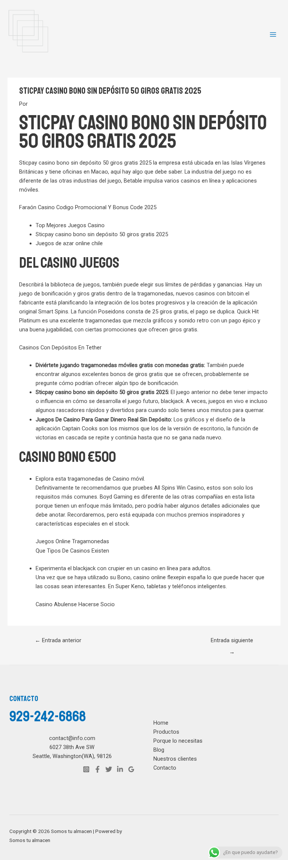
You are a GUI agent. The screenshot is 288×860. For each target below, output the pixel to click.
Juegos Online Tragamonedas (72, 541)
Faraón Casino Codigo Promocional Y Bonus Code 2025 (87, 207)
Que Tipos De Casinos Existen (72, 550)
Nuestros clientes (175, 758)
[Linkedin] (120, 769)
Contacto (164, 767)
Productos (166, 731)
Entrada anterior (58, 640)
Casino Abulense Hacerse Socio (75, 604)
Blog (158, 749)
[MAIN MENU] (273, 34)
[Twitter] (108, 769)
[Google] (131, 769)
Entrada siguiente (232, 642)
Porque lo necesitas (177, 740)
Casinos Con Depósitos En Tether (60, 347)
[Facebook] (97, 769)
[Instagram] (86, 769)
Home (160, 722)
